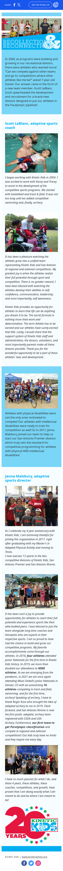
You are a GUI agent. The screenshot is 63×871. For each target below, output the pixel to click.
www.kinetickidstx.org (34, 856)
